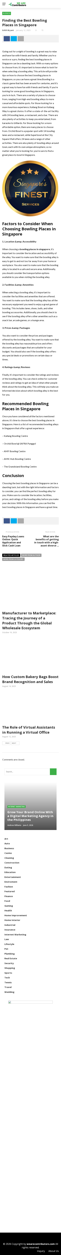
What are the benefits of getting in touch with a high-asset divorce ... (46, 541)
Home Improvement (15, 915)
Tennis (8, 982)
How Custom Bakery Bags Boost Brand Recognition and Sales (30, 679)
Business (6, 13)
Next (14, 743)
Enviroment (10, 881)
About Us (53, 1251)
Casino (8, 853)
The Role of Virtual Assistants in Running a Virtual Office (28, 730)
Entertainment (12, 877)
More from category (13, 559)
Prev (7, 743)
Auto (7, 843)
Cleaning (9, 857)
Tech (7, 977)
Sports (8, 972)
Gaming (8, 905)
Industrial (9, 924)
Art (6, 838)
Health (8, 910)
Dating (8, 867)
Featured (9, 891)
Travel (8, 987)
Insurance (9, 929)
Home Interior (12, 920)
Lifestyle (9, 944)
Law (6, 939)
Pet (6, 948)
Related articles (11, 555)
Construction (11, 862)
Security (9, 963)
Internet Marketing (16, 807)
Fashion (8, 886)
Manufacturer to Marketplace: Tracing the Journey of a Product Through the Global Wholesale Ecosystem (29, 620)
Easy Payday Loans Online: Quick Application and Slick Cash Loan (13, 541)
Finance (8, 896)
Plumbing (9, 953)
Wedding (9, 991)
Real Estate (10, 958)
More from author (31, 555)
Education (10, 872)
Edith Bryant (8, 30)
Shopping (9, 967)
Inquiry (41, 1251)
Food (7, 900)
